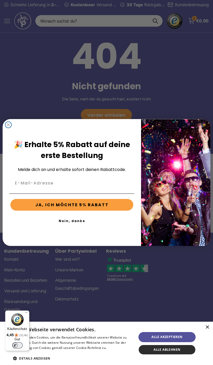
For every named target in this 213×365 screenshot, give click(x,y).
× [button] (207, 327)
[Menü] (26, 314)
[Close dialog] (8, 125)
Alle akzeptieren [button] (166, 337)
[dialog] (106, 343)
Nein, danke (72, 221)
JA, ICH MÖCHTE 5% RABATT (72, 205)
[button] (73, 358)
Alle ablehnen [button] (167, 349)
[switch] (17, 345)
